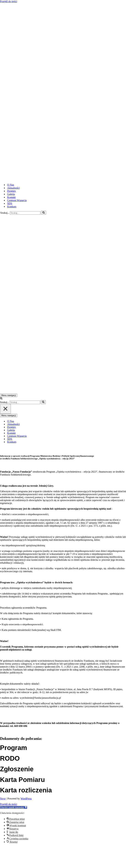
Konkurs (11, 206)
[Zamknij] (5, 409)
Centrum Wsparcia (17, 200)
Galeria (11, 194)
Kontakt (11, 197)
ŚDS (9, 203)
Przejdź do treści (8, 1)
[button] (13, 807)
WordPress (26, 798)
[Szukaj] (43, 213)
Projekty (11, 191)
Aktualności (13, 187)
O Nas (10, 184)
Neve (3, 798)
